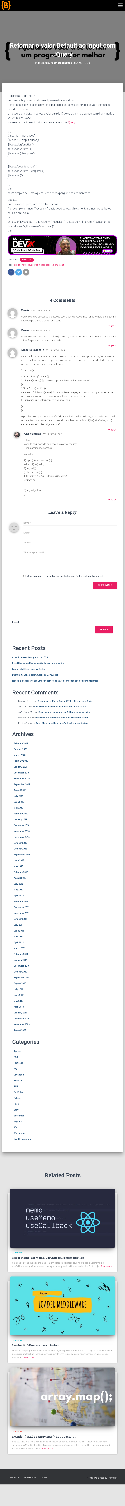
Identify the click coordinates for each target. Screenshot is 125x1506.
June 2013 (19, 860)
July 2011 (18, 925)
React (16, 1104)
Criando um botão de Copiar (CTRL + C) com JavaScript (65, 701)
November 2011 (22, 913)
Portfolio (18, 1092)
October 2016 (20, 843)
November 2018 (22, 831)
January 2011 (20, 960)
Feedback (14, 1477)
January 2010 (20, 1012)
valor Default (58, 265)
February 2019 (21, 813)
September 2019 (22, 784)
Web (16, 1127)
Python (17, 1098)
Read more (106, 1266)
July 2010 (18, 989)
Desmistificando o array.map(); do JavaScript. (35, 675)
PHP (16, 1086)
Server (17, 1110)
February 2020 (21, 761)
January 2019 (20, 819)
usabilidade (44, 265)
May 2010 (18, 1001)
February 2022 (21, 743)
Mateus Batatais (32, 350)
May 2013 (18, 866)
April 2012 (19, 895)
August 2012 (20, 878)
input (23, 265)
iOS (15, 1069)
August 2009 (20, 1030)
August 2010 (20, 983)
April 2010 (19, 1007)
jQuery (71, 122)
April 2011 (19, 942)
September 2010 (22, 977)
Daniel (25, 310)
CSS (16, 1057)
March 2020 (19, 755)
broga (17, 265)
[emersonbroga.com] (17, 9)
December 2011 (21, 907)
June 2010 (19, 995)
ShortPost (19, 1115)
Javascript (27, 260)
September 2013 (22, 854)
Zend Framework (22, 1139)
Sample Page (30, 1477)
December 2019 (21, 773)
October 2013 (20, 849)
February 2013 (21, 872)
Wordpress (19, 1133)
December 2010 (21, 966)
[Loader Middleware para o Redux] (62, 1305)
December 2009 (21, 1018)
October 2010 (20, 972)
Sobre (44, 1477)
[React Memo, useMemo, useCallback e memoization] (62, 1218)
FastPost (18, 1063)
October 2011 (20, 919)
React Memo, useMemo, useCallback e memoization (38, 663)
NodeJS (18, 1080)
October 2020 (20, 749)
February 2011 (21, 954)
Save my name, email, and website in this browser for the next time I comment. (65, 576)
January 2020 (20, 767)
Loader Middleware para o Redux (28, 669)
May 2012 (18, 889)
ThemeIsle (112, 1478)
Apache (17, 1051)
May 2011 (18, 936)
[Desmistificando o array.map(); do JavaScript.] (62, 1397)
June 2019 (19, 802)
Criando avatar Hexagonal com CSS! (30, 657)
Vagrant (18, 1121)
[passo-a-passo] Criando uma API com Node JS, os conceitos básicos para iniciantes (55, 681)
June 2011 (19, 931)
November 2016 (22, 837)
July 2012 (18, 884)
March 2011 (19, 948)
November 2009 (22, 1024)
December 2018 (21, 825)
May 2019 (18, 808)
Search (15, 622)
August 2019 (20, 790)
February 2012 (21, 901)
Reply (113, 326)
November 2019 (22, 778)
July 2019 (18, 796)
